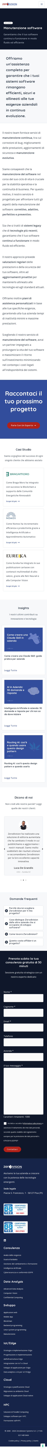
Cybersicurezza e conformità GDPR (18, 1272)
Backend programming (13, 1325)
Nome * (8, 991)
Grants (35, 1441)
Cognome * (9, 1006)
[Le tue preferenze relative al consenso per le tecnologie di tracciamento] (42, 1446)
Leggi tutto (10, 670)
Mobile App (8, 1316)
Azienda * (8, 1050)
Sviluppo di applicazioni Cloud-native (18, 1395)
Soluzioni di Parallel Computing (16, 1412)
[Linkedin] (5, 1240)
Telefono (8, 1036)
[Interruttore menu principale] (42, 4)
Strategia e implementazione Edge (18, 1350)
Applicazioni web (10, 1312)
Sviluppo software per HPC (15, 1416)
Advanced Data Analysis (13, 1289)
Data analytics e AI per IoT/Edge (17, 1372)
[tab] (23, 911)
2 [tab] (23, 880)
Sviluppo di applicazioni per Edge (17, 1367)
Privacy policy (26, 1441)
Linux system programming (15, 1329)
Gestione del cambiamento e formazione (20, 1264)
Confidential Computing (13, 1297)
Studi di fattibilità (10, 1259)
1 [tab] (21, 880)
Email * (7, 1021)
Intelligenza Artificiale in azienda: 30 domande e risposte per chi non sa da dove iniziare (23, 711)
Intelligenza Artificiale (12, 1268)
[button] (8, 23)
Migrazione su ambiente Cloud (16, 1391)
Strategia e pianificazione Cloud (16, 1387)
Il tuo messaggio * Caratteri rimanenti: (17, 1091)
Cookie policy (14, 1441)
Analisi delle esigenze (12, 1255)
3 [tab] (26, 880)
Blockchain (8, 1321)
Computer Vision (10, 1293)
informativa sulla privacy (32, 1123)
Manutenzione (9, 1334)
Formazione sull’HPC (12, 1420)
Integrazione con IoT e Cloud (16, 1363)
